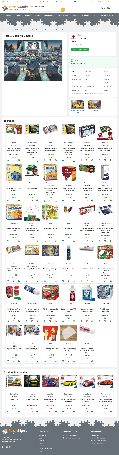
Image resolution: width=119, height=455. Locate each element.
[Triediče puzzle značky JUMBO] (45, 321)
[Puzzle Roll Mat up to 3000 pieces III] (81, 201)
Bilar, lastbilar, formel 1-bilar (77, 111)
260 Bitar (50, 396)
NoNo (68, 223)
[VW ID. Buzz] (8, 412)
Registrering (43, 1)
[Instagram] (10, 447)
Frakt (82, 1)
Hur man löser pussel (97, 443)
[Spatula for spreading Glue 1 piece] (63, 361)
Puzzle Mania (6, 30)
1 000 (106, 71)
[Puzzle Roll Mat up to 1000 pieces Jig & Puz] (26, 241)
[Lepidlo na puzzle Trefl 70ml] (45, 361)
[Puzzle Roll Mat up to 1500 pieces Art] (63, 201)
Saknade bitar (95, 435)
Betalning (92, 1)
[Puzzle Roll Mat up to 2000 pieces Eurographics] (45, 201)
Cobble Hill (86, 303)
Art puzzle (26, 30)
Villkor (40, 446)
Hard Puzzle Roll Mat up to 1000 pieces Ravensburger (105, 230)
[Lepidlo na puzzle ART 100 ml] (63, 321)
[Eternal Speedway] (26, 412)
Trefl (50, 142)
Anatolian (87, 183)
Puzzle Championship (45, 448)
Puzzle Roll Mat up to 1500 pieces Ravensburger (69, 150)
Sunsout (32, 394)
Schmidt (86, 142)
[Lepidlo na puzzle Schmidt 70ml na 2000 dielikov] (81, 361)
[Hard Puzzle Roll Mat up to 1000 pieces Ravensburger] (100, 241)
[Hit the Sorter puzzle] (45, 241)
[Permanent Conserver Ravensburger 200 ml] (26, 321)
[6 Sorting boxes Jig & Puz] (45, 281)
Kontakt (102, 1)
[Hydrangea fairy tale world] (26, 361)
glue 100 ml (68, 228)
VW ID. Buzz (14, 399)
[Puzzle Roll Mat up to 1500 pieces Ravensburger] (63, 161)
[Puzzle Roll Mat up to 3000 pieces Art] (100, 160)
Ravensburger (32, 142)
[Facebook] (3, 447)
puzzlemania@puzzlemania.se (11, 439)
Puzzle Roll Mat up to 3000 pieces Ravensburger (32, 150)
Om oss (41, 443)
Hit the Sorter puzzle (50, 228)
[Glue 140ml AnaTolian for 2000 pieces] (8, 321)
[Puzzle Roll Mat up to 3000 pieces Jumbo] (8, 160)
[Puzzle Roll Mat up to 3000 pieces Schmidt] (81, 160)
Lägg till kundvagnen (79, 49)
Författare (49, 15)
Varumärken (63, 15)
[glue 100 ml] (63, 241)
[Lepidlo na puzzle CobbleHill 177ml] (81, 321)
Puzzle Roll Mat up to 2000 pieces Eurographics (50, 190)
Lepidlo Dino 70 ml (87, 269)
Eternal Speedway (32, 399)
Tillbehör (85, 15)
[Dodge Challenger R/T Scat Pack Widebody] (100, 412)
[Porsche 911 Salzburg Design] (81, 412)
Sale (19, 15)
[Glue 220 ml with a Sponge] (63, 281)
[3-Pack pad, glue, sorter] (26, 281)
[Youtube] (7, 447)
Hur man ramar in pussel (98, 440)
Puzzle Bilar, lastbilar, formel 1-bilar (42, 30)
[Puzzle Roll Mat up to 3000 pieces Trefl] (45, 160)
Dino (86, 263)
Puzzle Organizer (32, 188)
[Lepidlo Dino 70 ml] (81, 281)
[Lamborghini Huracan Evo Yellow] (63, 412)
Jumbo (14, 142)
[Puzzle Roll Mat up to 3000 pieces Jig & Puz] (100, 201)
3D (94, 15)
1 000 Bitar (16, 30)
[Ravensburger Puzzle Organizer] (8, 201)
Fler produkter (106, 15)
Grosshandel (72, 1)
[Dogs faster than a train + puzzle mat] (8, 361)
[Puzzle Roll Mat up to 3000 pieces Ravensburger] (26, 161)
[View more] (14, 133)
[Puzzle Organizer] (26, 201)
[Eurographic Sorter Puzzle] (8, 241)
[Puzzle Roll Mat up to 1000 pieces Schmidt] (81, 241)
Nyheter (9, 15)
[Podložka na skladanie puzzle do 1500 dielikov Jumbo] (100, 282)
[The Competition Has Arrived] (45, 412)
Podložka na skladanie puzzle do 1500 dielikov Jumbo (105, 271)
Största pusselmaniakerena (71, 438)
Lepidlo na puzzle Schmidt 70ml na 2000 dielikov (87, 351)
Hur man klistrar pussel (98, 438)
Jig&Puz (105, 183)
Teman (37, 15)
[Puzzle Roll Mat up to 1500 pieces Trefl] (8, 281)
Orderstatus (59, 1)
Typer (74, 15)
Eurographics (50, 183)
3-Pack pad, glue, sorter (32, 269)
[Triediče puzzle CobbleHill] (100, 321)
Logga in (50, 1)
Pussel (28, 15)
